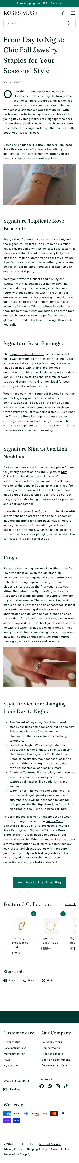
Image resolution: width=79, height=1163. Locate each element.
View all (70, 904)
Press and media (52, 1053)
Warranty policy (14, 1053)
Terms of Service (50, 1144)
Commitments (51, 1047)
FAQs (7, 1059)
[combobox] (39, 23)
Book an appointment (56, 1059)
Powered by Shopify (16, 1154)
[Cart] (64, 13)
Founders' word (52, 1042)
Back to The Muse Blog (42, 882)
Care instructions (14, 1047)
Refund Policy (60, 1149)
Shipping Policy (36, 1149)
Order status (11, 1042)
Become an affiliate (54, 1065)
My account (11, 1065)
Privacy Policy (12, 1149)
